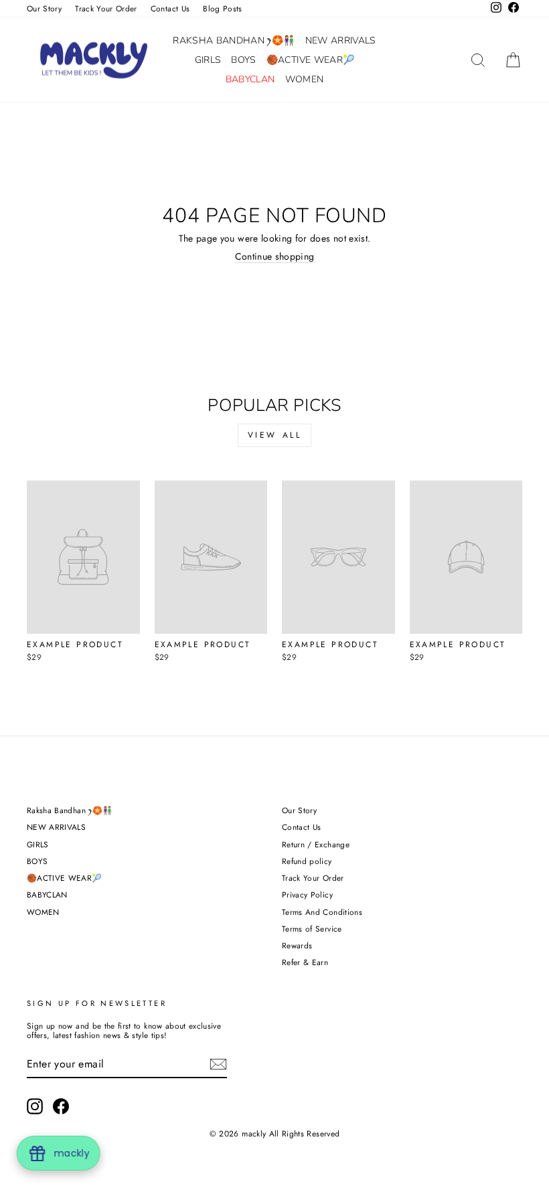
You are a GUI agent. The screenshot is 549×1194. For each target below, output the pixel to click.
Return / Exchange (315, 844)
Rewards (297, 945)
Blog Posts (222, 8)
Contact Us (170, 8)
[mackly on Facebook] (61, 1106)
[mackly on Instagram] (35, 1106)
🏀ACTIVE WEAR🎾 (310, 60)
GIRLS (208, 60)
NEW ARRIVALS (340, 40)
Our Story (44, 8)
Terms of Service (312, 928)
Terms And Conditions (322, 912)
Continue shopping (275, 257)
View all (275, 435)
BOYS (243, 60)
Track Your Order (106, 8)
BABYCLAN (250, 79)
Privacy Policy (307, 894)
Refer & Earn (305, 962)
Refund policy (307, 861)
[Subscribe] (218, 1064)
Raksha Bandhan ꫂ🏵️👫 (234, 40)
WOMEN (304, 79)
